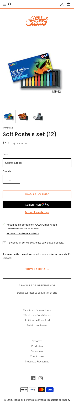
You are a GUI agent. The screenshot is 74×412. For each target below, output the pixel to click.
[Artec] (37, 20)
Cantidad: (8, 171)
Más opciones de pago (37, 212)
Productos (37, 346)
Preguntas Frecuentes (37, 361)
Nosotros (37, 340)
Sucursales (37, 351)
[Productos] (4, 4)
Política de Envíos (37, 325)
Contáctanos (37, 356)
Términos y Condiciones (37, 315)
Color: (6, 154)
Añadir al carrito (37, 194)
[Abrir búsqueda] (10, 4)
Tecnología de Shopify (58, 399)
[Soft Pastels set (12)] (9, 116)
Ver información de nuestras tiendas (23, 233)
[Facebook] (33, 378)
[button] (37, 269)
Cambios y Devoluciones (37, 310)
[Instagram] (41, 378)
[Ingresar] (62, 4)
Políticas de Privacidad (37, 320)
